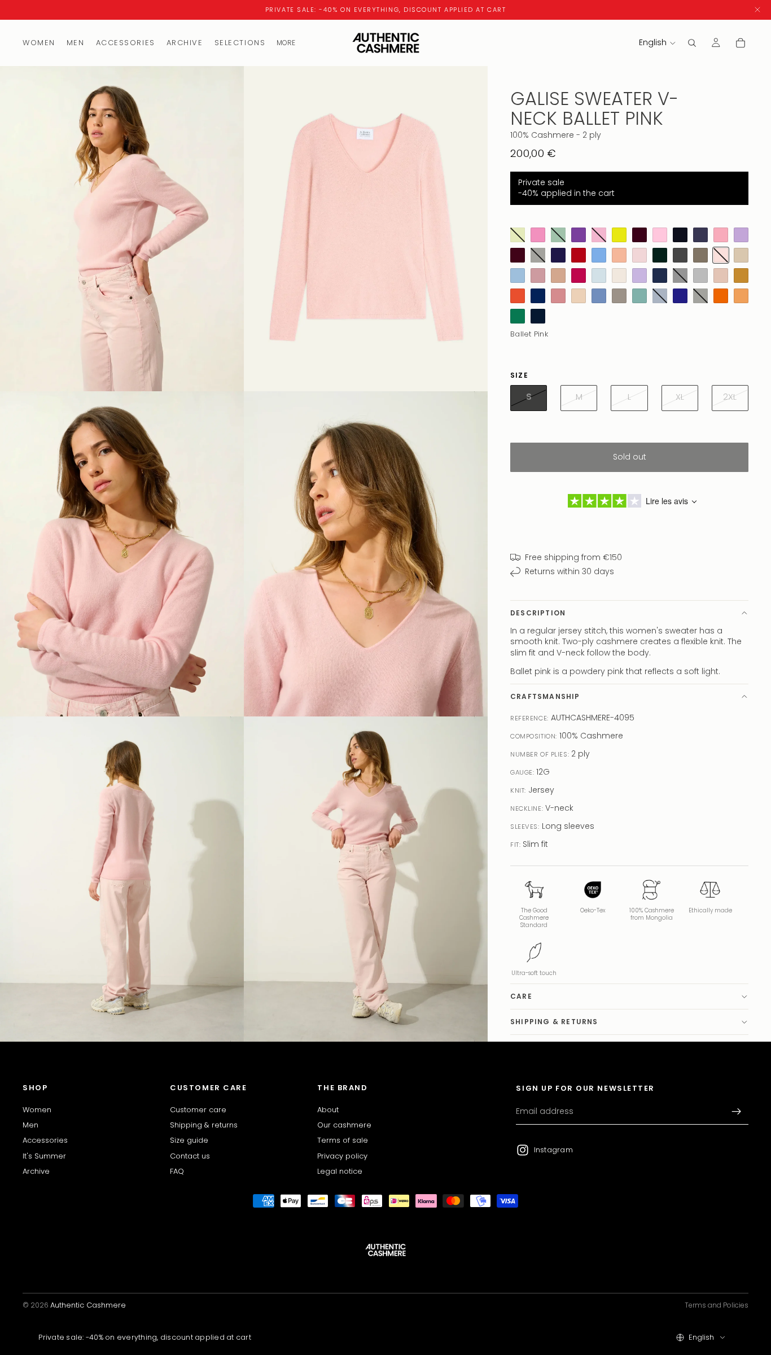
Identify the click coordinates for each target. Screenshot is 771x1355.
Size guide (189, 1140)
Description (538, 613)
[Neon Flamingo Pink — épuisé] (599, 235)
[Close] (757, 10)
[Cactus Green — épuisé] (558, 235)
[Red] (578, 255)
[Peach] (619, 255)
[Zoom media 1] (122, 228)
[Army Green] (700, 255)
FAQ (177, 1171)
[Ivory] (619, 275)
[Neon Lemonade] (619, 235)
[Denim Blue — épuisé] (659, 296)
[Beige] (741, 255)
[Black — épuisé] (680, 275)
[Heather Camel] (558, 275)
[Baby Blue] (599, 255)
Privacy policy (342, 1155)
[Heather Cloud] (700, 275)
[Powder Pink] (639, 255)
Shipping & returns (554, 1021)
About (328, 1109)
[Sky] (599, 296)
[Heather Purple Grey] (700, 235)
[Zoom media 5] (122, 879)
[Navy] (659, 275)
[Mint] (517, 316)
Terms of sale (342, 1140)
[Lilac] (741, 235)
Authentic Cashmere (88, 1305)
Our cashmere (344, 1125)
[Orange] (517, 296)
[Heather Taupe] (619, 296)
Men (30, 1125)
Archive (36, 1171)
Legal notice (339, 1171)
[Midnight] (538, 316)
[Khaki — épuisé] (538, 255)
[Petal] (558, 296)
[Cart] (740, 42)
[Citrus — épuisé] (517, 235)
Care (521, 996)
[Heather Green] (639, 296)
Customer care (198, 1109)
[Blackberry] (639, 235)
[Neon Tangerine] (720, 296)
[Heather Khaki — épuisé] (700, 296)
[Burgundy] (517, 255)
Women (37, 1109)
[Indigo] (680, 296)
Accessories (45, 1140)
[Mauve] (639, 275)
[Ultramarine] (538, 296)
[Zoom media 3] (122, 553)
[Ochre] (741, 275)
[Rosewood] (538, 275)
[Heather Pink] (659, 235)
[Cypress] (659, 255)
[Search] (692, 42)
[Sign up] (736, 1112)
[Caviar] (680, 235)
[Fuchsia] (578, 275)
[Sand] (578, 296)
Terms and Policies (716, 1305)
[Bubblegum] (538, 235)
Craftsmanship (545, 696)
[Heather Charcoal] (680, 255)
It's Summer (44, 1155)
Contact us (190, 1155)
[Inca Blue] (517, 275)
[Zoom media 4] (366, 553)
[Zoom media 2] (366, 228)
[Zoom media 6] (366, 879)
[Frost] (599, 275)
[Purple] (578, 235)
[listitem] (286, 43)
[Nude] (720, 275)
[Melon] (741, 296)
